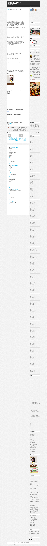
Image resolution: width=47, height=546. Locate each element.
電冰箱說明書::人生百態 (32, 372)
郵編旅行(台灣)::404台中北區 (32, 255)
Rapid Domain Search (31, 544)
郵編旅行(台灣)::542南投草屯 (32, 289)
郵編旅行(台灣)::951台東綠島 (32, 357)
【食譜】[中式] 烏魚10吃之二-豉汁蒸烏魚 (34, 124)
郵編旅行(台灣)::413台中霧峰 (32, 262)
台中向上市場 (31, 150)
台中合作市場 (31, 149)
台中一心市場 (31, 143)
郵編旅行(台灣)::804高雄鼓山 (32, 331)
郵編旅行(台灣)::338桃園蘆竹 (32, 243)
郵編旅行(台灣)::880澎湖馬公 (32, 343)
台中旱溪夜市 (31, 161)
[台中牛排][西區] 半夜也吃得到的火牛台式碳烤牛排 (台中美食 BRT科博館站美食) (35, 418)
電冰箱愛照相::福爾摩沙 (32, 370)
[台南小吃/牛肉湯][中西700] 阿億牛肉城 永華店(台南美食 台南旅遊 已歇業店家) (21, 138)
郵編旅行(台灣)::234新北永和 (32, 215)
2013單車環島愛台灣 (32, 136)
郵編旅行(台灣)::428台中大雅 (32, 269)
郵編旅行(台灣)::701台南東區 (32, 311)
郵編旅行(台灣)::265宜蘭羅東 (32, 229)
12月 (31, 392)
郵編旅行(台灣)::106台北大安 (32, 202)
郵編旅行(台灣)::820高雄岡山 (32, 336)
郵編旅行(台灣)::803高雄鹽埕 (32, 330)
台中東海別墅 (31, 163)
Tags (33, 50)
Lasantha (22, 544)
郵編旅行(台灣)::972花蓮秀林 (32, 363)
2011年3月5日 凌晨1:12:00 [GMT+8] (15, 189)
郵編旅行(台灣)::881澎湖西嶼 (32, 344)
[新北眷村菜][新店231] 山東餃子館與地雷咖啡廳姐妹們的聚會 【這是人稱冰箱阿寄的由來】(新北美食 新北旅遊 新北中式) (35, 62)
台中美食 (30, 177)
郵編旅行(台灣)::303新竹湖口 (32, 237)
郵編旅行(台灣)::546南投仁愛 (32, 291)
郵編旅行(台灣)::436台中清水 (32, 276)
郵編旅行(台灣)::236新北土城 (32, 217)
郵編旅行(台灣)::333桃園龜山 (32, 242)
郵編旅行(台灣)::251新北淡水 (32, 223)
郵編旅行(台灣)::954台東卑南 (32, 358)
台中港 (30, 168)
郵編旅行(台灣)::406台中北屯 (32, 256)
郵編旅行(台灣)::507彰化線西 (32, 282)
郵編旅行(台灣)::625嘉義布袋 (32, 302)
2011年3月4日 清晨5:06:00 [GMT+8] (14, 178)
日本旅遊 (30, 183)
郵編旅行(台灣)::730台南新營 (32, 323)
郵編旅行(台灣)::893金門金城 (32, 351)
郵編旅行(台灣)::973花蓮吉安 (32, 364)
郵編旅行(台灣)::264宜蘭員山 (32, 228)
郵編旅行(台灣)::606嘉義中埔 (32, 297)
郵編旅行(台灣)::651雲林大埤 (32, 309)
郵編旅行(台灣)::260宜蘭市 (32, 224)
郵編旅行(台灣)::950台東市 (32, 356)
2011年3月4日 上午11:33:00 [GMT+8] (15, 173)
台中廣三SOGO (31, 155)
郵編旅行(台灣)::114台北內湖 (32, 208)
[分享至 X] (9, 124)
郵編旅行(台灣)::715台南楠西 (32, 317)
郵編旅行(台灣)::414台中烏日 (32, 263)
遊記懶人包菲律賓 (31, 196)
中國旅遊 (30, 141)
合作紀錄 (30, 181)
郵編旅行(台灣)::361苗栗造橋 (32, 249)
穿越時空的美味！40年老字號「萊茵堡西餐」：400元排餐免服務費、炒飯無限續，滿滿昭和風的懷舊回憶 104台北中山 (36, 75)
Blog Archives (36, 50)
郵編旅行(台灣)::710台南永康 (32, 316)
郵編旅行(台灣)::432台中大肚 (32, 271)
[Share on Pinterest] (11, 123)
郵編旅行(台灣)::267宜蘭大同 (32, 230)
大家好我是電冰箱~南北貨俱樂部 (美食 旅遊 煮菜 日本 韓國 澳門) (15, 3)
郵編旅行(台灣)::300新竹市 (32, 235)
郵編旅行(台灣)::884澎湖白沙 (32, 345)
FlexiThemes (16, 544)
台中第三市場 (31, 170)
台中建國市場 (31, 156)
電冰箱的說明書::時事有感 (32, 371)
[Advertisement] (18, 222)
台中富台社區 (31, 154)
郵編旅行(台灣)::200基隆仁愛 (32, 210)
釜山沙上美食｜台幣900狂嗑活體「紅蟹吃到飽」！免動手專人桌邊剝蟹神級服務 (36, 56)
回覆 (9, 157)
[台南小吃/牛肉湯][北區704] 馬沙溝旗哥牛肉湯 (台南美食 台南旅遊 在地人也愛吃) (13, 138)
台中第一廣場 (31, 169)
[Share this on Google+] (10, 123)
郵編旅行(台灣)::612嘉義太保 (32, 298)
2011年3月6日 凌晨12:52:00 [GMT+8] (14, 201)
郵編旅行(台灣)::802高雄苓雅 (32, 329)
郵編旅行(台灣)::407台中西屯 (32, 257)
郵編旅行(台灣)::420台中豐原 (32, 264)
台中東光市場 (31, 162)
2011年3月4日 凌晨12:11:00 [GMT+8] (14, 147)
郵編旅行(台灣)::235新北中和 (32, 216)
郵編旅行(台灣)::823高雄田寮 (32, 338)
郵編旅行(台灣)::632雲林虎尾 (32, 303)
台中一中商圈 (31, 142)
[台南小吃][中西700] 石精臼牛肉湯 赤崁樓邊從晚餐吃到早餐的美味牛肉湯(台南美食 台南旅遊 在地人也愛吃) (17, 139)
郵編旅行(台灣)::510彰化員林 (32, 283)
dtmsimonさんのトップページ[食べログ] (34, 132)
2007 (30, 426)
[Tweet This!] (9, 123)
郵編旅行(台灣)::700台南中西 (32, 310)
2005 (30, 428)
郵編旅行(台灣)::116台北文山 (32, 209)
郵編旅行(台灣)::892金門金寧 (32, 350)
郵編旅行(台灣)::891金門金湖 (32, 349)
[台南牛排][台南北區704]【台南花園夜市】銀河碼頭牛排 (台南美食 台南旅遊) (35, 410)
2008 (30, 425)
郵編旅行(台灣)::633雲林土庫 (32, 304)
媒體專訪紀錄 (31, 182)
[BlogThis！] (8, 124)
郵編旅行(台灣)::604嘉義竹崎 (32, 296)
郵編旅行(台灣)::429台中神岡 (32, 270)
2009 (30, 424)
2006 (30, 427)
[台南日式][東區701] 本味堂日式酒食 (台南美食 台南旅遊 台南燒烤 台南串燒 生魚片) (35, 415)
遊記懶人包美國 (31, 195)
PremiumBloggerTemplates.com (26, 544)
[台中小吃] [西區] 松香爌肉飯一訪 (34, 402)
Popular (31, 50)
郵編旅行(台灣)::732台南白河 (32, 324)
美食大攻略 (31, 190)
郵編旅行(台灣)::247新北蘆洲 (32, 222)
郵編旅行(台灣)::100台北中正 (32, 197)
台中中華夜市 (31, 148)
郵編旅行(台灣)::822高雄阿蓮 (32, 337)
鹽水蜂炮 (8, 9)
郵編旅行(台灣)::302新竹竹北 (32, 236)
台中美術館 (31, 176)
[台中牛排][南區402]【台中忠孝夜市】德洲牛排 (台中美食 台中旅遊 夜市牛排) (35, 411)
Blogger (33, 542)
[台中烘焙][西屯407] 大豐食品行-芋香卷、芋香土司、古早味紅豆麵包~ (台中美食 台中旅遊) (34, 69)
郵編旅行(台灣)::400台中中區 (32, 250)
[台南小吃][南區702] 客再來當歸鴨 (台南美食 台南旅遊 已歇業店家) (9, 138)
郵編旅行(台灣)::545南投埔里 (32, 290)
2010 (30, 423)
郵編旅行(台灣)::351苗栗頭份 (32, 244)
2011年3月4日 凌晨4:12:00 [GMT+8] (14, 165)
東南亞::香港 (31, 189)
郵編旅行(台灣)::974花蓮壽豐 (32, 365)
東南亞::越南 (31, 188)
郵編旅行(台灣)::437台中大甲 (32, 277)
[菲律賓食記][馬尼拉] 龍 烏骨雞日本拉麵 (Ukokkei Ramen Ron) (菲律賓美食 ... (35, 408)
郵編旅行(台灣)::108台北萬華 (32, 203)
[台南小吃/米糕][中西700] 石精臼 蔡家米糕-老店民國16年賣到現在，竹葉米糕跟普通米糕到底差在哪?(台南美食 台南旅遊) (24, 139)
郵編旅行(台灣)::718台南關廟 (32, 318)
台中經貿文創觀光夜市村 (32, 175)
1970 (30, 429)
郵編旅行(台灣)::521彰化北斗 (32, 284)
